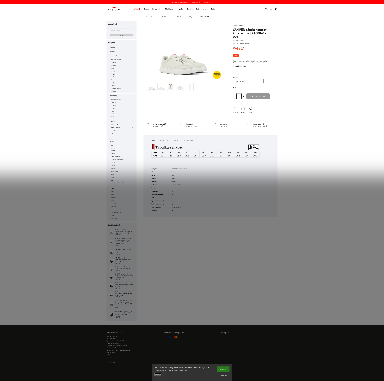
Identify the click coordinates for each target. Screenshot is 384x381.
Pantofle (113, 74)
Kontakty (109, 357)
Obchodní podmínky (112, 343)
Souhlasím (223, 369)
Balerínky (113, 68)
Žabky (112, 80)
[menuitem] (138, 9)
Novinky (112, 51)
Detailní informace (239, 66)
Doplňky (112, 121)
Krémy (114, 137)
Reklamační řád (111, 348)
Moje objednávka (111, 336)
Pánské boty (113, 96)
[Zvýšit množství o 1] (243, 96)
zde (186, 370)
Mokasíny (113, 62)
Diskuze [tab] (176, 141)
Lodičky (113, 77)
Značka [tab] (189, 141)
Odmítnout (223, 376)
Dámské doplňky (115, 127)
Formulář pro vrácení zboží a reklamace (118, 350)
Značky (112, 141)
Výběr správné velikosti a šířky (115, 341)
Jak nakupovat (110, 338)
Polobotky (113, 65)
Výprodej (112, 47)
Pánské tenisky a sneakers (179, 169)
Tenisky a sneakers (116, 59)
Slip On (113, 83)
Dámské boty (114, 56)
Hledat (122, 35)
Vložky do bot (114, 124)
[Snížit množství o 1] (234, 96)
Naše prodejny (110, 352)
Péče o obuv (114, 134)
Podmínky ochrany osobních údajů (117, 345)
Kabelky (114, 130)
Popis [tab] (153, 141)
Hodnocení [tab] (164, 141)
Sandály (113, 71)
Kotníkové (113, 91)
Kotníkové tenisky (115, 88)
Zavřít (263, 116)
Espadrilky (113, 85)
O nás (108, 355)
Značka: (238, 25)
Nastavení (158, 374)
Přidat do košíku (260, 96)
